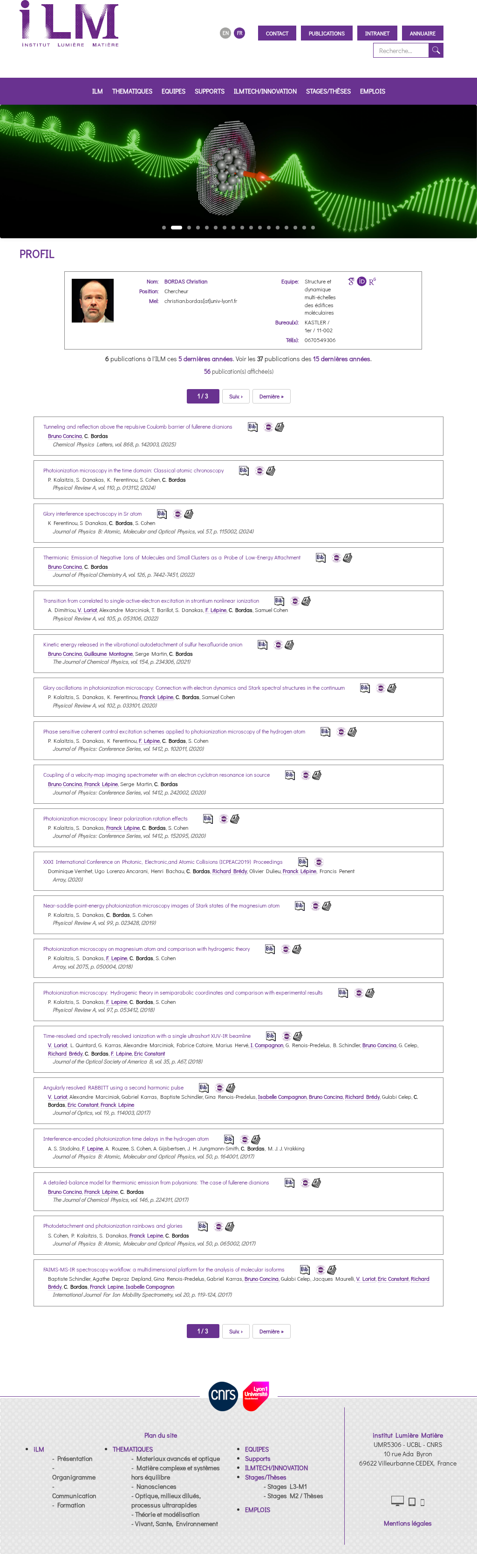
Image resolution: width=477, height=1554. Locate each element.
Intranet (377, 33)
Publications (327, 33)
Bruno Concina (65, 435)
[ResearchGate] (372, 281)
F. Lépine (215, 609)
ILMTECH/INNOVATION (265, 91)
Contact (277, 33)
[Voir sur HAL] (267, 426)
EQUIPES (173, 91)
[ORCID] (362, 281)
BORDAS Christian (185, 281)
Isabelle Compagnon (282, 1096)
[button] (39, 1449)
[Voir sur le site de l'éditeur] (280, 426)
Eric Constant (149, 1053)
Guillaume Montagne (108, 653)
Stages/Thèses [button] (328, 91)
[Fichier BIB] (246, 426)
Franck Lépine (156, 696)
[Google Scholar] (351, 281)
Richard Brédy (229, 871)
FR (239, 32)
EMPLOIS (372, 91)
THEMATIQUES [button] (132, 91)
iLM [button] (97, 91)
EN (226, 32)
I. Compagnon (267, 1045)
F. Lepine (116, 958)
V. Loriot (87, 609)
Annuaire (423, 33)
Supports (210, 91)
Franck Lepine (146, 1235)
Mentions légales (408, 1523)
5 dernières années (205, 358)
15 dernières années (341, 358)
